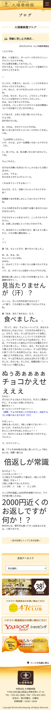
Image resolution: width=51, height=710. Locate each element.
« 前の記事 (16, 540)
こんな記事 (36, 83)
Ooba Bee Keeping (22, 707)
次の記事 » (35, 540)
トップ (25, 540)
